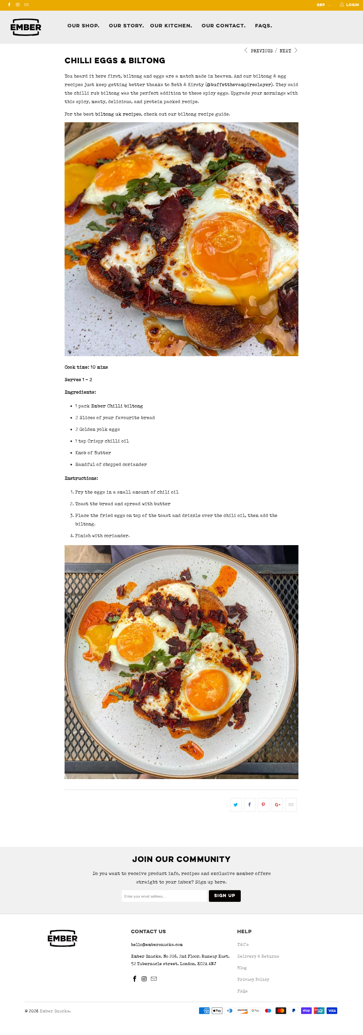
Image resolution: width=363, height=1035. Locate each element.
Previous (261, 50)
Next (286, 50)
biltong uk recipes (118, 114)
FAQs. (263, 26)
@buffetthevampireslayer (239, 84)
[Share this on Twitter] (236, 805)
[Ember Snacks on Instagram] (17, 5)
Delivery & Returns (258, 956)
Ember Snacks (54, 1010)
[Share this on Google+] (277, 805)
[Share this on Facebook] (249, 805)
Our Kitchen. (171, 26)
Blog (242, 967)
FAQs (242, 991)
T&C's (243, 944)
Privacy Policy (253, 979)
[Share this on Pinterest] (263, 805)
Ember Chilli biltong (117, 406)
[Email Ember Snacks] (26, 5)
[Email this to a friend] (291, 805)
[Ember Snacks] (34, 27)
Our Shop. (83, 26)
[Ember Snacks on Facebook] (9, 5)
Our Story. (126, 26)
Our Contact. (224, 26)
